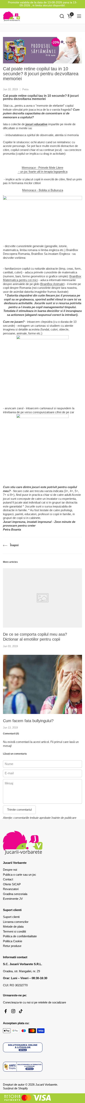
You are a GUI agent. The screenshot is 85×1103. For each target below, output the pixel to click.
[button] (61, 16)
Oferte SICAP (12, 884)
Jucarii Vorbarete (46, 1084)
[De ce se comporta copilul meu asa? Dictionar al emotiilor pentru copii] (42, 598)
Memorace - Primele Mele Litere (42, 167)
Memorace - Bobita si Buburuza (42, 190)
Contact (8, 879)
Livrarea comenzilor (15, 921)
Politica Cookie (12, 941)
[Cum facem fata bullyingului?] (42, 684)
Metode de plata (13, 926)
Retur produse (12, 946)
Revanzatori (11, 889)
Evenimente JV (13, 898)
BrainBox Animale (52, 284)
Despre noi (10, 869)
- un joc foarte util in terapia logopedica (42, 171)
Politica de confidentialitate (20, 936)
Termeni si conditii (14, 931)
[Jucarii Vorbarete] (11, 16)
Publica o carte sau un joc (19, 874)
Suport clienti (11, 917)
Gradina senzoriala (15, 894)
